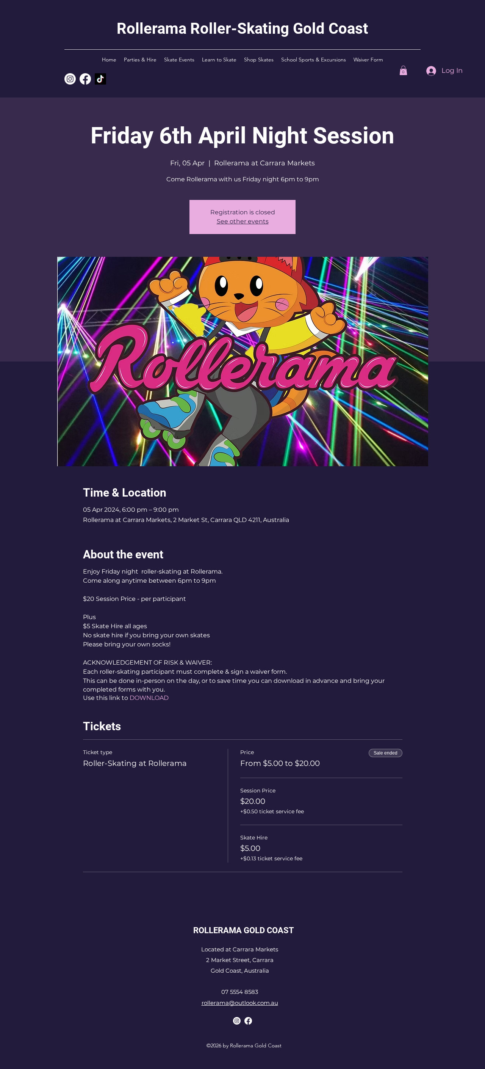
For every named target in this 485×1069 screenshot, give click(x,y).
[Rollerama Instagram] (70, 79)
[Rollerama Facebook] (248, 1021)
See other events (243, 221)
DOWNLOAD (149, 697)
